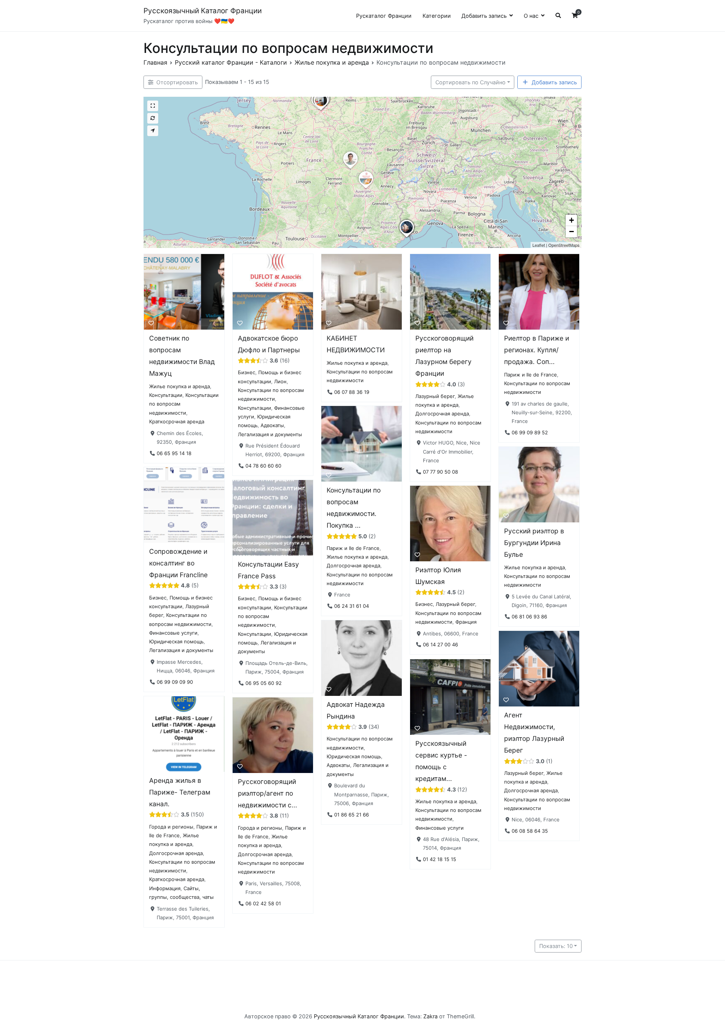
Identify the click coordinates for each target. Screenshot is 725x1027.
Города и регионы (171, 827)
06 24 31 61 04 (351, 606)
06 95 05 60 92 (263, 683)
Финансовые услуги (173, 633)
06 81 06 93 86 (529, 616)
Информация (164, 888)
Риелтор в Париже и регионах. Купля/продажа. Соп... (536, 350)
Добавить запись (484, 15)
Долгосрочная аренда (442, 413)
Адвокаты (272, 425)
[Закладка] (151, 322)
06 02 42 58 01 (263, 903)
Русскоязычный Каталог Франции (202, 10)
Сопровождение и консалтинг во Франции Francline (178, 563)
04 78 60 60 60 (263, 466)
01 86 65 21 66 (351, 815)
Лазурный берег (435, 396)
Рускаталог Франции (384, 15)
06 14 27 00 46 (440, 645)
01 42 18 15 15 (439, 859)
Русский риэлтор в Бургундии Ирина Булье (534, 542)
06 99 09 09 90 (175, 682)
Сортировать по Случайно (470, 82)
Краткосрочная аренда (176, 421)
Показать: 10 (556, 946)
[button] (406, 237)
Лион (280, 381)
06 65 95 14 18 (174, 453)
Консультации (165, 395)
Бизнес (246, 372)
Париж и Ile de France (530, 374)
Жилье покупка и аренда (179, 386)
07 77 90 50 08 (440, 471)
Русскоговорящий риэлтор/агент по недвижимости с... (267, 793)
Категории (437, 15)
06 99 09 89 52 (530, 432)
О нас (531, 15)
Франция (466, 622)
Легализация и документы (270, 434)
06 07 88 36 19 (351, 392)
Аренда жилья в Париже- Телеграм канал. (179, 792)
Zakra (430, 1016)
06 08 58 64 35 (530, 831)
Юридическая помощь (176, 641)
